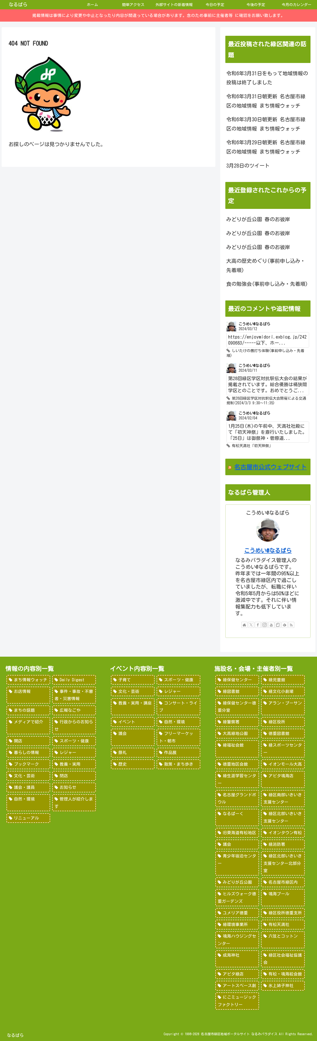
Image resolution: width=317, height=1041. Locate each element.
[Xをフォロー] (251, 625)
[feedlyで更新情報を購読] (284, 625)
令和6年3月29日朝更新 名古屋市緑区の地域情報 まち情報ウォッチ (265, 147)
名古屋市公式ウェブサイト (270, 467)
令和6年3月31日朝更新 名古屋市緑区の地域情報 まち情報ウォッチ (265, 101)
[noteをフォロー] (278, 625)
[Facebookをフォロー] (258, 625)
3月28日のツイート (248, 165)
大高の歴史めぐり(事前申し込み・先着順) (265, 265)
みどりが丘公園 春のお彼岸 (258, 219)
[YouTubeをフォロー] (271, 625)
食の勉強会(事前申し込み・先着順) (267, 284)
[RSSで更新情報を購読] (291, 625)
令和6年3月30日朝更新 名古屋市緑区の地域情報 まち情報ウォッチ (265, 124)
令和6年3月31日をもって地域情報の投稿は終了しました (267, 78)
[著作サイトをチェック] (244, 625)
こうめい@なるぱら (268, 550)
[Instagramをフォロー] (265, 625)
